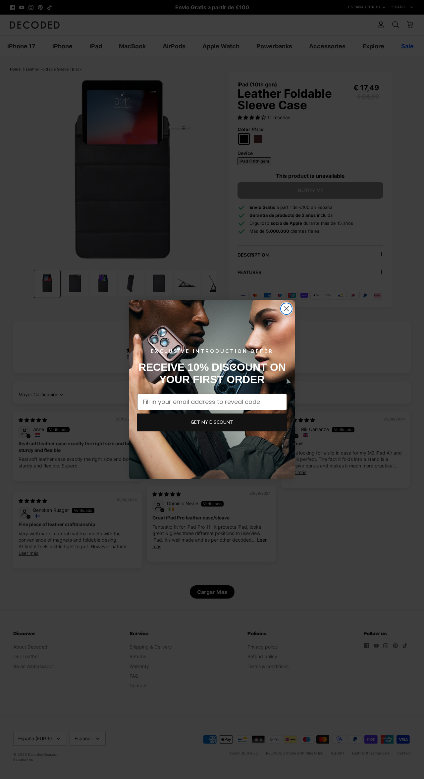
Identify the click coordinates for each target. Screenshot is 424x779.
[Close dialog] (286, 309)
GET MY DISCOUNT (212, 422)
